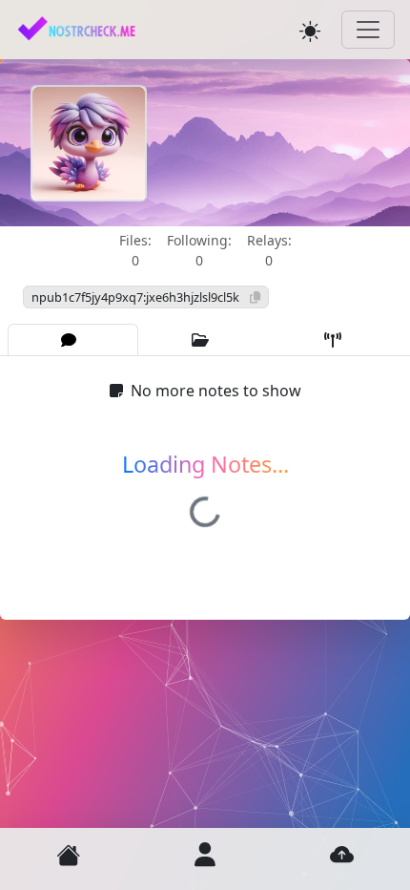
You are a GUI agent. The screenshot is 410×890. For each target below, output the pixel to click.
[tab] (73, 340)
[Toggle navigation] (368, 30)
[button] (68, 854)
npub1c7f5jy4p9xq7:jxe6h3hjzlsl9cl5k (136, 297)
